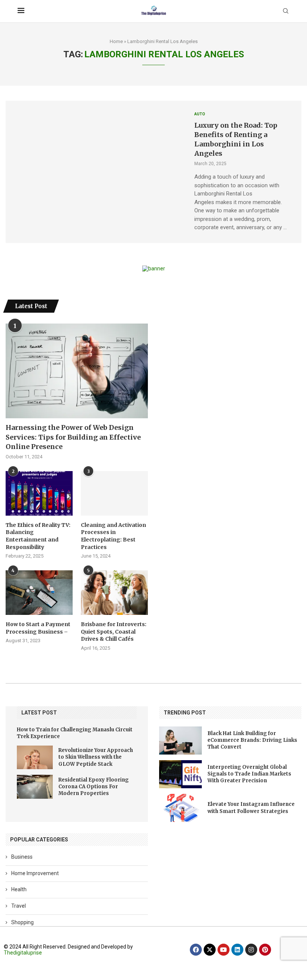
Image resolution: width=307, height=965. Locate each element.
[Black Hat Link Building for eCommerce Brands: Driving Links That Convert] (180, 740)
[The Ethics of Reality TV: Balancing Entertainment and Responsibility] (39, 493)
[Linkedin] (237, 950)
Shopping (22, 922)
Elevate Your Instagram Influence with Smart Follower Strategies (251, 807)
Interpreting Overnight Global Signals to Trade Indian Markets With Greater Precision (249, 774)
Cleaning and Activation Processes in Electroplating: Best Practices (113, 536)
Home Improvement (35, 873)
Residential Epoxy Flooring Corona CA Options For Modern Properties (93, 786)
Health (19, 889)
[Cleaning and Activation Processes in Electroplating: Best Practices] (114, 493)
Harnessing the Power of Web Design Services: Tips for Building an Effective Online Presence (73, 436)
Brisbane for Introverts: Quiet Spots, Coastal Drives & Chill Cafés (113, 631)
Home (116, 41)
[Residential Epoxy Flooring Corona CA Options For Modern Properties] (35, 786)
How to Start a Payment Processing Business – (38, 628)
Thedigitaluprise (23, 953)
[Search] (285, 11)
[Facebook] (196, 950)
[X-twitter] (210, 950)
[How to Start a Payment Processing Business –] (39, 592)
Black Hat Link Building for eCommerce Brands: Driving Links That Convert (252, 740)
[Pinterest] (265, 950)
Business (22, 857)
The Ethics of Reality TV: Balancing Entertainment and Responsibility (38, 536)
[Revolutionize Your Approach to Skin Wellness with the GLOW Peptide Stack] (35, 757)
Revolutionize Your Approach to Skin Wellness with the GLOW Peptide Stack (95, 757)
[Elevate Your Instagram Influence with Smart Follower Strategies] (180, 808)
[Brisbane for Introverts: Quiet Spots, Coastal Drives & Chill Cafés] (114, 592)
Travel (18, 906)
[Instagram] (251, 950)
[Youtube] (224, 950)
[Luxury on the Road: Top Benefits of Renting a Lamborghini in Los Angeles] (94, 172)
